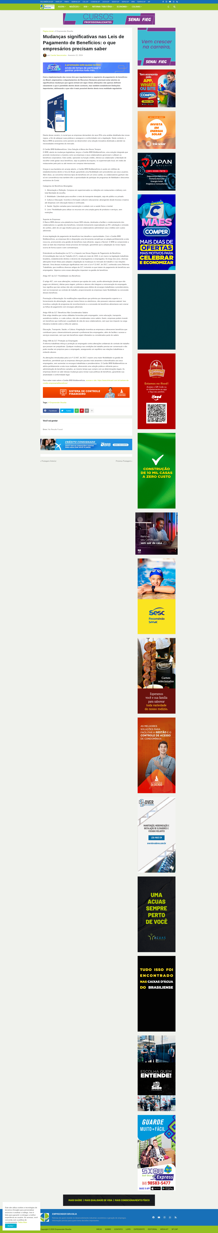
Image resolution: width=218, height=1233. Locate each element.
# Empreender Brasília (64, 31)
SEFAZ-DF (125, 2)
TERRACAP (141, 2)
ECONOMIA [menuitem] (122, 7)
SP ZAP (175, 1229)
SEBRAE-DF (75, 2)
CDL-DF (85, 2)
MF (149, 2)
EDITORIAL (152, 1229)
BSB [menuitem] (85, 7)
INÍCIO (99, 1229)
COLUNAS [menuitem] (136, 7)
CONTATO (118, 1229)
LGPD (128, 1229)
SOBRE (108, 1229)
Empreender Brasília (63, 1229)
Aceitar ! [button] (11, 1226)
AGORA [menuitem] (61, 7)
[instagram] (166, 2)
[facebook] (153, 1217)
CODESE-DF (95, 2)
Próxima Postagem (123, 461)
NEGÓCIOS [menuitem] (74, 7)
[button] (168, 7)
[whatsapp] (173, 2)
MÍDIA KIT (164, 1229)
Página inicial (48, 31)
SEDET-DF (115, 2)
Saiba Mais (22, 1222)
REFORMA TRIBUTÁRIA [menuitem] (102, 7)
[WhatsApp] (77, 411)
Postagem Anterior (49, 461)
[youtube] (170, 2)
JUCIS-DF (105, 2)
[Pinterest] (82, 411)
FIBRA (66, 2)
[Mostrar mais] (92, 411)
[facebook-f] (163, 2)
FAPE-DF (59, 2)
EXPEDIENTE (139, 1229)
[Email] (87, 411)
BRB (133, 2)
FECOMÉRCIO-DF (46, 2)
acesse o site (91, 380)
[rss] (177, 2)
